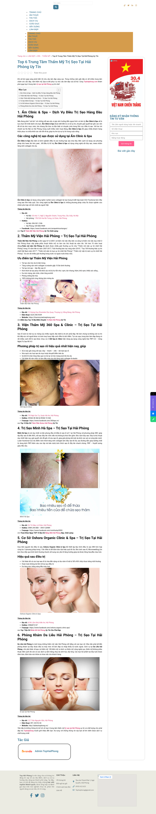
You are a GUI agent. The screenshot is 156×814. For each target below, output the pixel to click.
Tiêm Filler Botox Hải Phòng (42, 423)
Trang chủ (21, 56)
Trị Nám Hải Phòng (54, 320)
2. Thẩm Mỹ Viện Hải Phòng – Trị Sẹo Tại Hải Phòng (36, 96)
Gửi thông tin (126, 144)
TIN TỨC (33, 18)
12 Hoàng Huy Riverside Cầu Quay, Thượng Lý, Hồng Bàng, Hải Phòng (54, 312)
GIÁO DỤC (34, 24)
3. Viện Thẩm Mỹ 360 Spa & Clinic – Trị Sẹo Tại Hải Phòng (38, 98)
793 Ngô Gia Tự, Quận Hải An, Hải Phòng (43, 415)
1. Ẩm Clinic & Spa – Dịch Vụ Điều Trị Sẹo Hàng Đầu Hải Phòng (39, 93)
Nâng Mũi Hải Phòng (53, 533)
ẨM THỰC (34, 15)
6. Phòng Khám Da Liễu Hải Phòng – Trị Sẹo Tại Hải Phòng (38, 106)
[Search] (56, 7)
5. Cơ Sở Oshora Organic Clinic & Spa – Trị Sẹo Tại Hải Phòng (39, 103)
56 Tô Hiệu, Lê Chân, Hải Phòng (39, 525)
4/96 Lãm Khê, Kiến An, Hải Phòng (41, 623)
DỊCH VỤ (33, 21)
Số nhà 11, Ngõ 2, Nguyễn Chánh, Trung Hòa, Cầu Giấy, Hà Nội (55, 216)
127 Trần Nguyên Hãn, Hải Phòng (40, 720)
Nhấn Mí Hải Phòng (38, 630)
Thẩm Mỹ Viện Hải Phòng (34, 231)
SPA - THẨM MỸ (43, 56)
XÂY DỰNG (34, 26)
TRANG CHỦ (35, 12)
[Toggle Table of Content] (57, 90)
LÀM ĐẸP (33, 29)
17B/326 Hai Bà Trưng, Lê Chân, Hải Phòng (51, 218)
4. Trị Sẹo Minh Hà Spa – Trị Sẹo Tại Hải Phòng (34, 101)
